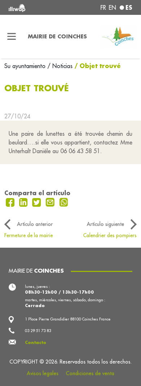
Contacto (35, 342)
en (112, 7)
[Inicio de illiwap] (32, 7)
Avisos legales (43, 373)
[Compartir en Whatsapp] (64, 201)
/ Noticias (60, 66)
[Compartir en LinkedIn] (24, 201)
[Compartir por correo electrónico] (51, 201)
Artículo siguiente (105, 224)
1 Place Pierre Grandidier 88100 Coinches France (68, 319)
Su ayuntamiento (25, 66)
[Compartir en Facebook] (11, 201)
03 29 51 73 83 (38, 330)
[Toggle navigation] (12, 36)
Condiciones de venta (90, 373)
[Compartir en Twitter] (37, 201)
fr (103, 7)
